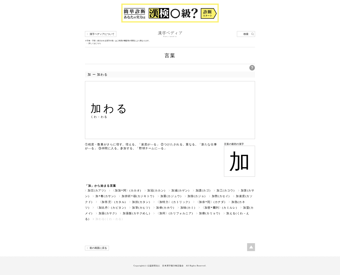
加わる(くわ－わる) (109, 218)
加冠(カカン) (156, 190)
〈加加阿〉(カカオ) (126, 190)
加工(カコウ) (225, 190)
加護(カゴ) (203, 190)
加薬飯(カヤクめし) (136, 213)
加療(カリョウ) (209, 213)
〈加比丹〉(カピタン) (110, 207)
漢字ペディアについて (102, 34)
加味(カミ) (187, 207)
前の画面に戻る (98, 248)
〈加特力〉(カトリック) (173, 201)
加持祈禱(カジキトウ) (138, 196)
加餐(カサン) (105, 196)
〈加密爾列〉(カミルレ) (219, 207)
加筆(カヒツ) (141, 207)
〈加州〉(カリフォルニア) (174, 213)
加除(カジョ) (196, 196)
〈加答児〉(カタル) (112, 201)
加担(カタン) (141, 201)
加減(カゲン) (180, 190)
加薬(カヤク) (108, 213)
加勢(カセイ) (221, 196)
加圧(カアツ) (97, 190)
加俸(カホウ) (165, 207)
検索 (245, 34)
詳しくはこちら (95, 43)
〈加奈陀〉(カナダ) (210, 201)
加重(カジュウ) (171, 196)
